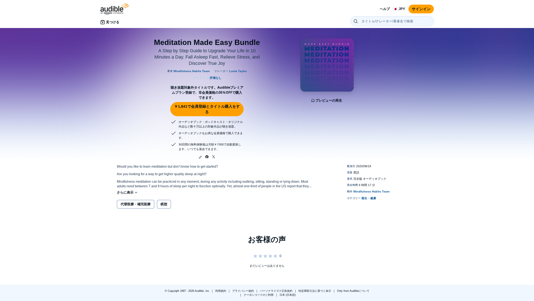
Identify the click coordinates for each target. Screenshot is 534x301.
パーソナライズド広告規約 (276, 290)
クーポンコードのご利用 (259, 294)
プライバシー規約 (243, 290)
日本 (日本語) (288, 294)
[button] (200, 157)
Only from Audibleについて (353, 290)
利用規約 (221, 290)
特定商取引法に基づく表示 (315, 290)
